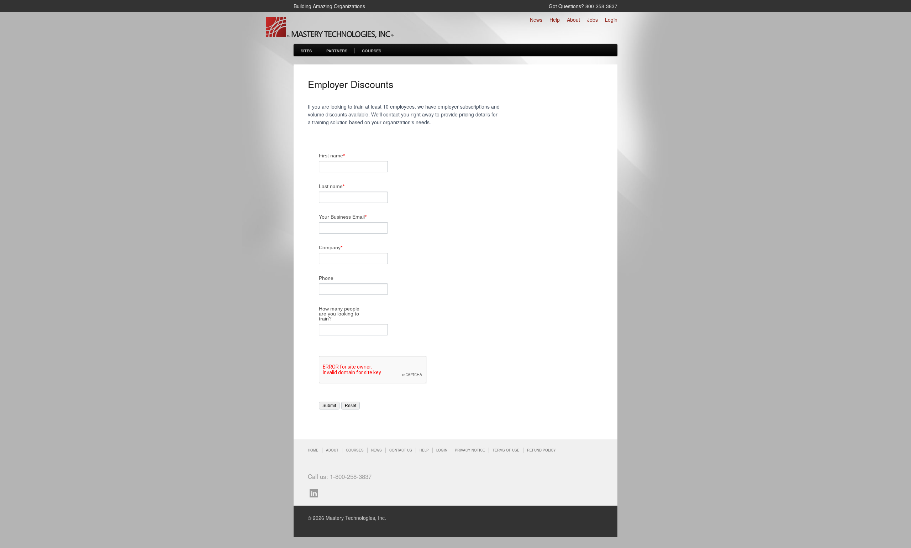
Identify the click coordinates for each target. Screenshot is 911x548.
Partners (336, 50)
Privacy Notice (470, 450)
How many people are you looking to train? (339, 313)
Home (313, 450)
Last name (331, 186)
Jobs (592, 19)
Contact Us (400, 450)
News (536, 19)
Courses (371, 50)
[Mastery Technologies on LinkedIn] (315, 492)
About (573, 19)
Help (554, 19)
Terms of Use (506, 450)
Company (330, 247)
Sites (306, 50)
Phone (326, 278)
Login (611, 19)
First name (332, 155)
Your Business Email (343, 216)
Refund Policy (541, 450)
